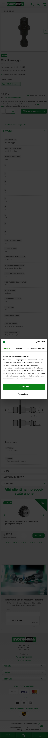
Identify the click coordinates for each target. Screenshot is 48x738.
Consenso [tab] (7, 348)
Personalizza (23, 394)
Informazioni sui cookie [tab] (36, 348)
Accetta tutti (24, 387)
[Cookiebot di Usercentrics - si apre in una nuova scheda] (35, 342)
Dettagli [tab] (19, 348)
